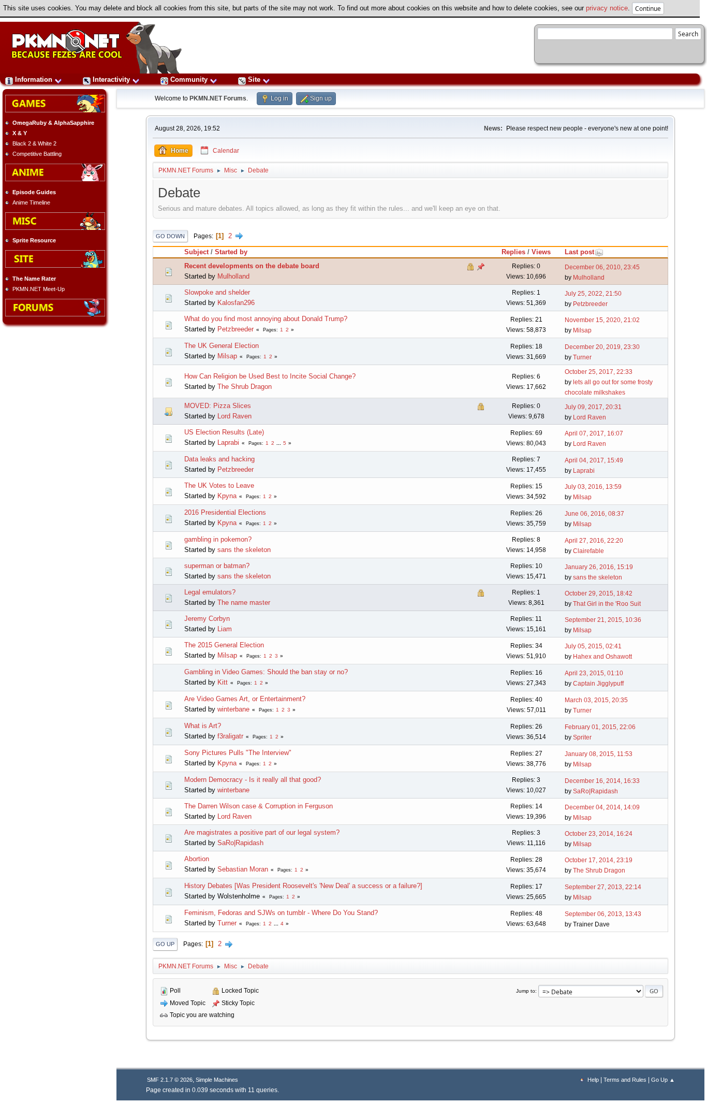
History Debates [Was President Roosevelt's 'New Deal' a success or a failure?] (303, 886)
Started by (231, 252)
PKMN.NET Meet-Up (38, 289)
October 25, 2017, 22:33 (598, 371)
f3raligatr (230, 736)
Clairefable (588, 551)
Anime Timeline (31, 202)
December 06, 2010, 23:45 (602, 267)
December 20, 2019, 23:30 (602, 347)
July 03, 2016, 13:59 (593, 486)
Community (189, 79)
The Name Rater (34, 278)
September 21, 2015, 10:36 (603, 619)
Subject (196, 252)
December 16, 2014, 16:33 (602, 781)
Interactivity (111, 79)
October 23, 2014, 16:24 (598, 833)
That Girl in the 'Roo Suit (607, 603)
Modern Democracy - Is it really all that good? (252, 779)
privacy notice (607, 8)
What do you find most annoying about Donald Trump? (265, 319)
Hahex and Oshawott (602, 656)
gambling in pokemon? (218, 539)
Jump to (525, 991)
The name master (243, 602)
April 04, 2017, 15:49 (594, 460)
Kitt (222, 682)
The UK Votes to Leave (219, 485)
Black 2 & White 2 (34, 143)
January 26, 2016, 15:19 (599, 567)
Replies (513, 252)
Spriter (582, 737)
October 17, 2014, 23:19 (598, 860)
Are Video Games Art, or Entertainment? (244, 699)
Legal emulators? (209, 592)
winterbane (233, 709)
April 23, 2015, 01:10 (594, 673)
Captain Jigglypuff (598, 683)
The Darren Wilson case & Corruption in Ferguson (258, 806)
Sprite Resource (34, 240)
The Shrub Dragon (244, 386)
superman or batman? (216, 566)
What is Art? (202, 726)
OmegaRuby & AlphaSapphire (53, 123)
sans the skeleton (244, 550)
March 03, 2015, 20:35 (596, 700)
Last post (579, 252)
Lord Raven (234, 416)
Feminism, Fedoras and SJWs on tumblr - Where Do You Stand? (281, 913)
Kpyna (227, 496)
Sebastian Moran (242, 869)
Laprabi (228, 442)
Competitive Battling (37, 154)
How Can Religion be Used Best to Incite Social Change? (270, 376)
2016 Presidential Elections (225, 512)
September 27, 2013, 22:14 (603, 887)
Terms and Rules (624, 1080)
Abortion (196, 859)
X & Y (19, 133)
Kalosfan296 (236, 303)
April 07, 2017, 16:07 (594, 433)
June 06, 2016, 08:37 (594, 513)
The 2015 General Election (224, 645)
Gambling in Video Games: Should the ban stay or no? (266, 672)
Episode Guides (34, 192)
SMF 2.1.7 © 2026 (170, 1080)
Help (593, 1080)
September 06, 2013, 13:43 (603, 914)
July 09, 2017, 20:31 (593, 407)
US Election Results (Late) (224, 432)
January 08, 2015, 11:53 (598, 754)
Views (541, 252)
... (279, 443)
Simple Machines (217, 1080)
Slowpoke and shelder (217, 292)
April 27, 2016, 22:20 (594, 540)
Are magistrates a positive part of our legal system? (262, 832)
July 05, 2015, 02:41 (593, 646)
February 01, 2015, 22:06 (600, 727)
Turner (582, 357)
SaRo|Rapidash (595, 791)
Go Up (165, 944)
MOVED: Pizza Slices (217, 406)
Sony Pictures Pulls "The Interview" (237, 753)
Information (33, 79)
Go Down (170, 236)
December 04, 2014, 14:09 (602, 807)
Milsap (582, 330)
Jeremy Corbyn (207, 618)
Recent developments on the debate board (251, 266)
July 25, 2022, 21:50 (593, 293)
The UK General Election (221, 346)
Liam (224, 629)
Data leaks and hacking (219, 459)
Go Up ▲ (663, 1080)
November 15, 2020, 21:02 (602, 320)
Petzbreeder (590, 304)
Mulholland (233, 276)
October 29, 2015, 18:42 (598, 593)
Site (254, 79)
